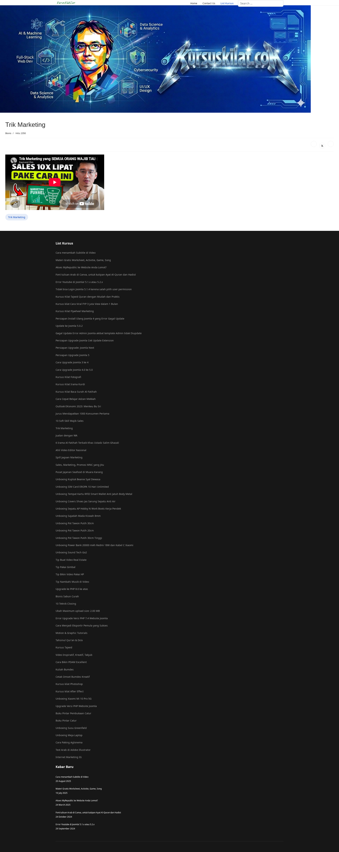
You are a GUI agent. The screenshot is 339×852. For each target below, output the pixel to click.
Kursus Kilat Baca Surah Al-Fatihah (76, 391)
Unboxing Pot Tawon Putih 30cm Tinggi (79, 538)
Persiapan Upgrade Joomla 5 (72, 355)
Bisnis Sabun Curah (67, 596)
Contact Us (209, 3)
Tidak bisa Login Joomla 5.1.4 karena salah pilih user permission (94, 289)
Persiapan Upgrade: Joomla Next (75, 347)
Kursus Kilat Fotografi (68, 377)
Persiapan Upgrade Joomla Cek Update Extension (85, 340)
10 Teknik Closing (66, 603)
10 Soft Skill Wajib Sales (70, 420)
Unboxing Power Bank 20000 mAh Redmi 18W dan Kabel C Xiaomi (94, 545)
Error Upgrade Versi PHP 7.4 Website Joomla (82, 618)
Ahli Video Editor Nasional (71, 450)
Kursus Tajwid (64, 647)
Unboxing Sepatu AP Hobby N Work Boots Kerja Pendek (88, 508)
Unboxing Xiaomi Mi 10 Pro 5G (73, 698)
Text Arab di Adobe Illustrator (73, 750)
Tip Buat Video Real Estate (71, 559)
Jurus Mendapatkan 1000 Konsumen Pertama (82, 413)
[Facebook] (314, 144)
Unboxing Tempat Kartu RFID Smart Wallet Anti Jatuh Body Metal (94, 494)
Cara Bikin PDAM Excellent (71, 662)
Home (193, 3)
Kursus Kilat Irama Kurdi (70, 384)
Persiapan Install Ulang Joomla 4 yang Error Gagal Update (90, 318)
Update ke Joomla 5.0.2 (69, 325)
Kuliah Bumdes (65, 669)
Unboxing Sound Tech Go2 (71, 552)
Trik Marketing (16, 217)
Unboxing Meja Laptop (69, 735)
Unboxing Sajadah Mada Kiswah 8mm (78, 515)
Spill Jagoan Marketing (69, 457)
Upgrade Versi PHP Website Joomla (76, 706)
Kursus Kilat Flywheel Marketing (75, 311)
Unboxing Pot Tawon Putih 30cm (75, 523)
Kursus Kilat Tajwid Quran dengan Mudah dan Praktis (88, 296)
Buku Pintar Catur (66, 720)
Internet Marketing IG (69, 757)
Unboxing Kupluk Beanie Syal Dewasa (78, 479)
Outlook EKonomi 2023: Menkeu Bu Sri (78, 406)
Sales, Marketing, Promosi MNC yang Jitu (80, 464)
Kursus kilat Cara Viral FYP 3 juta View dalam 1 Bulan (87, 304)
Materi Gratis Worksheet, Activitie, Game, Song (83, 260)
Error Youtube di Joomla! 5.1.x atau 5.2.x (79, 282)
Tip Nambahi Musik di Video (72, 581)
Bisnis (8, 133)
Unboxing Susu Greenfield (71, 728)
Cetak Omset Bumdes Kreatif (73, 676)
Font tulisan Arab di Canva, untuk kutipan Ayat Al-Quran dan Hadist (96, 274)
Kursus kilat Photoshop (69, 684)
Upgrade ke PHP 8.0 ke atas (72, 589)
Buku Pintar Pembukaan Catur (73, 713)
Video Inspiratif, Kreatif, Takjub (74, 654)
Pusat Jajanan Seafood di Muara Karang (79, 472)
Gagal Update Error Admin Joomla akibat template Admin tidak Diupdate (99, 333)
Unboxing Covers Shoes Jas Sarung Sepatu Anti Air (85, 501)
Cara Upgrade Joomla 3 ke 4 (72, 362)
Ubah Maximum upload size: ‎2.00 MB (78, 611)
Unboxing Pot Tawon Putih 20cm (75, 530)
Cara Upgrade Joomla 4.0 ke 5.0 (74, 369)
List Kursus (227, 3)
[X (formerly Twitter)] (322, 146)
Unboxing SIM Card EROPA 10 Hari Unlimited (82, 486)
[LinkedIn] (331, 144)
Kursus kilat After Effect (70, 691)
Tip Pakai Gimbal (65, 567)
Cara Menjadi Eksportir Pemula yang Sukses (82, 625)
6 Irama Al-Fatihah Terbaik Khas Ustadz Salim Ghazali (87, 442)
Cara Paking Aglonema (69, 742)
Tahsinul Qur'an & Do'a (69, 640)
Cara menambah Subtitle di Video (76, 252)
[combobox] (260, 3)
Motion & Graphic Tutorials (71, 633)
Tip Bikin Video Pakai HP (70, 574)
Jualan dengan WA (66, 435)
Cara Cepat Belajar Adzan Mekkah (76, 399)
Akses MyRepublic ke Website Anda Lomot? (81, 267)
